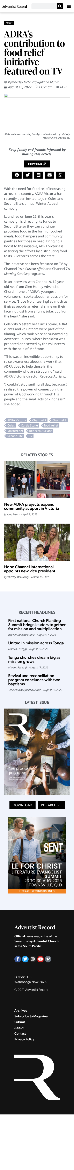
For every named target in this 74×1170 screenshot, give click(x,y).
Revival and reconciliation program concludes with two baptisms (34, 679)
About (18, 1028)
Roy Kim (12, 635)
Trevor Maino (15, 690)
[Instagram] (33, 959)
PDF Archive (51, 805)
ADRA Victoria (16, 420)
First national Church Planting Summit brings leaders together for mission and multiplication (37, 624)
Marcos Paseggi (17, 649)
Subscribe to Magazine (31, 1016)
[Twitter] (25, 959)
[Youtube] (40, 959)
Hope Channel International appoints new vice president (30, 568)
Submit (19, 1022)
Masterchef (15, 431)
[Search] (60, 6)
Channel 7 (39, 420)
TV (30, 436)
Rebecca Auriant (40, 431)
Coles (11, 425)
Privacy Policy (24, 1039)
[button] (69, 6)
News (9, 23)
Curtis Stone (29, 425)
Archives (20, 1010)
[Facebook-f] (17, 959)
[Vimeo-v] (48, 959)
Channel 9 (59, 420)
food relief (51, 425)
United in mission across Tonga (36, 642)
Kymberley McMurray (23, 82)
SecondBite (15, 436)
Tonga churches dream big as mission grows (34, 659)
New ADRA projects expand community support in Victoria (31, 506)
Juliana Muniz (49, 82)
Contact (20, 1033)
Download (22, 805)
